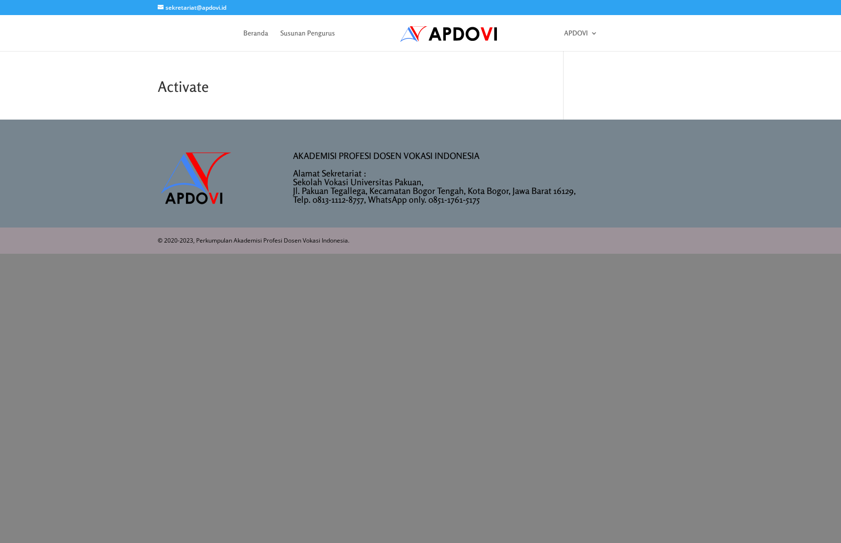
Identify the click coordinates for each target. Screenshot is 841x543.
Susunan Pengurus (307, 33)
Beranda (255, 33)
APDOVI (576, 33)
